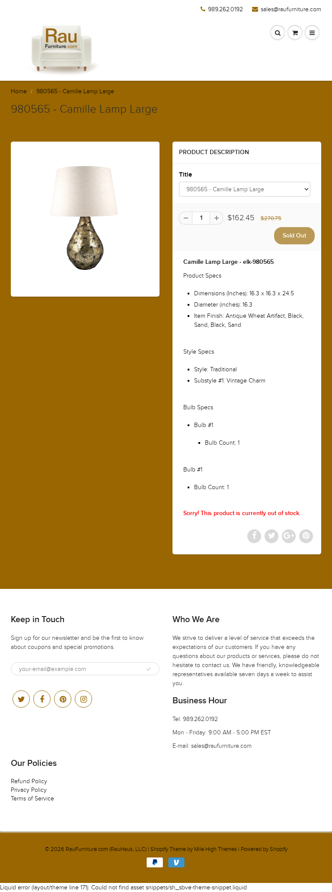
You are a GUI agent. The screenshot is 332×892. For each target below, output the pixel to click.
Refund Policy (29, 781)
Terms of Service (32, 798)
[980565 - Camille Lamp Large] (85, 218)
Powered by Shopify (264, 849)
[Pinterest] (62, 699)
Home (19, 91)
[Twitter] (21, 699)
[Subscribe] (149, 669)
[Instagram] (83, 699)
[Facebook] (42, 699)
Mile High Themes (215, 849)
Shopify (159, 849)
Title (185, 174)
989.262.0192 (225, 9)
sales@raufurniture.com (291, 9)
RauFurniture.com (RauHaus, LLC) (106, 849)
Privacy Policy (29, 790)
